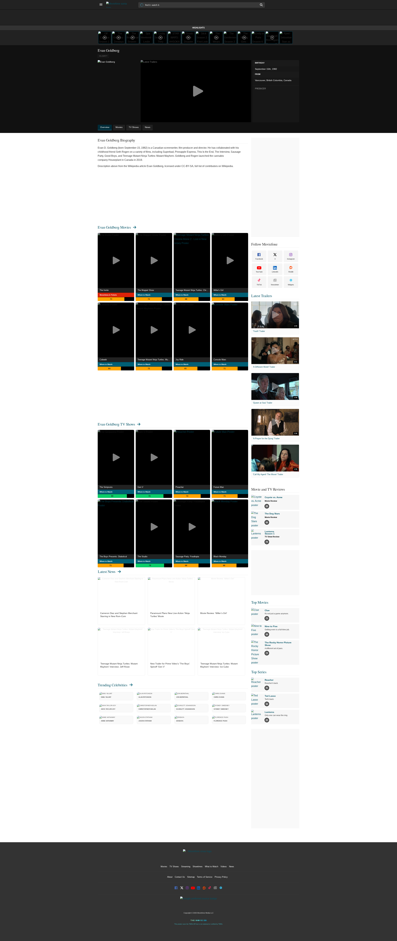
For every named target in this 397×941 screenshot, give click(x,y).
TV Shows (174, 866)
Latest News (106, 571)
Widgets (291, 285)
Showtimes (198, 866)
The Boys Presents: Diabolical (113, 556)
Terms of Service (204, 877)
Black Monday (220, 556)
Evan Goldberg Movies (114, 227)
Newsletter (275, 285)
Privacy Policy (221, 877)
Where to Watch (144, 295)
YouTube (259, 272)
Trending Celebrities (112, 684)
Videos (224, 866)
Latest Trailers (261, 295)
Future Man (219, 487)
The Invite (104, 290)
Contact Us (180, 877)
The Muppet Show (146, 290)
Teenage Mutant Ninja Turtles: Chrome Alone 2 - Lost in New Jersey (193, 290)
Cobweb (103, 359)
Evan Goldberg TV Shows (116, 424)
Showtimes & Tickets (108, 295)
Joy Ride (179, 359)
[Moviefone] (117, 5)
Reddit (290, 272)
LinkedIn (275, 272)
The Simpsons (106, 487)
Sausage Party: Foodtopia (187, 556)
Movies (164, 866)
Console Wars (220, 359)
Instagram (291, 259)
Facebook (259, 259)
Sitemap (191, 877)
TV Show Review (272, 537)
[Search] (261, 4)
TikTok (259, 285)
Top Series (258, 671)
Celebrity (103, 56)
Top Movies (259, 602)
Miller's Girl (218, 290)
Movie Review (271, 501)
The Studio (142, 556)
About (169, 877)
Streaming (185, 866)
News (231, 866)
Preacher (180, 487)
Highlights (198, 28)
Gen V (140, 487)
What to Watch (211, 866)
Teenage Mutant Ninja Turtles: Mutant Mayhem (155, 359)
